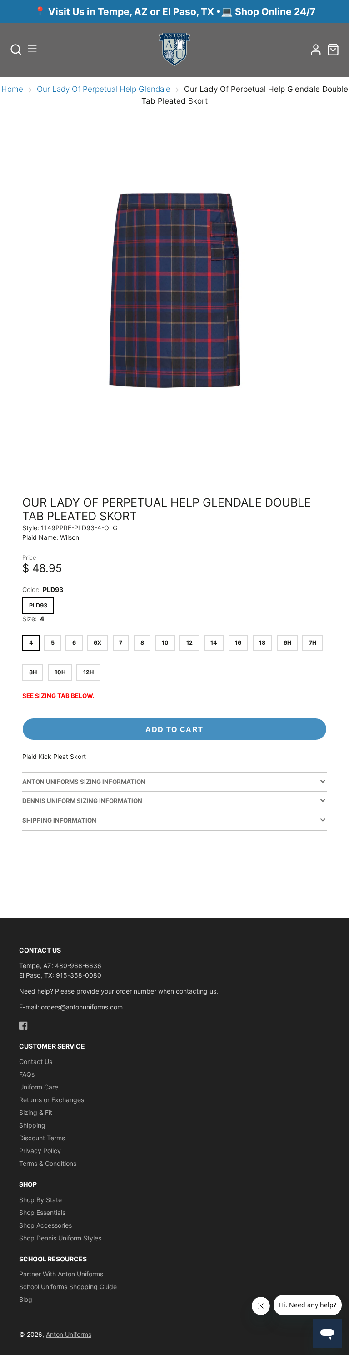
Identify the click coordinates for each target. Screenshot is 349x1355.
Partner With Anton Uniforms (61, 1274)
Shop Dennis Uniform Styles (60, 1238)
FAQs (27, 1074)
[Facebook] (23, 1025)
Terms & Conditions (47, 1163)
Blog (25, 1299)
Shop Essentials (42, 1212)
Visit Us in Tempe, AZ (99, 11)
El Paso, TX (188, 11)
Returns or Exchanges (51, 1100)
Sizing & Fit (35, 1112)
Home (12, 89)
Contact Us (35, 1061)
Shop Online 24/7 (275, 11)
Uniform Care (38, 1087)
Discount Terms (42, 1138)
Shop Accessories (45, 1225)
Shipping (32, 1125)
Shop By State (40, 1200)
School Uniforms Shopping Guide (68, 1286)
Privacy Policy (40, 1150)
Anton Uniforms (68, 1334)
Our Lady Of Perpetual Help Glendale (103, 89)
